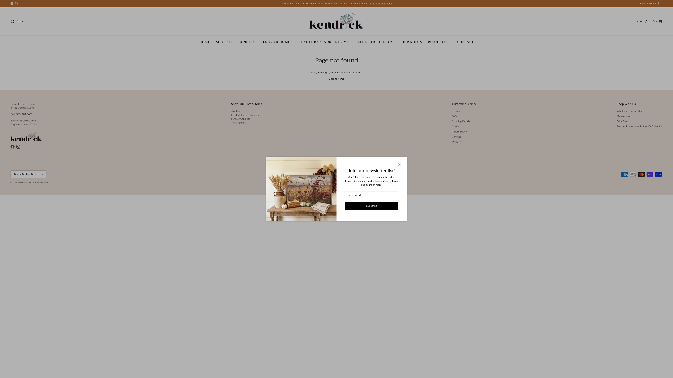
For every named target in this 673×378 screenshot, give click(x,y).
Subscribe (371, 206)
